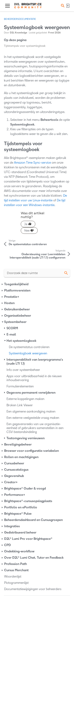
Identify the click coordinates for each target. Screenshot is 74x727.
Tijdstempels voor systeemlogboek (25, 45)
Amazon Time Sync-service (32, 162)
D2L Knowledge (18, 32)
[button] (62, 5)
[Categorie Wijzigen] (2, 284)
